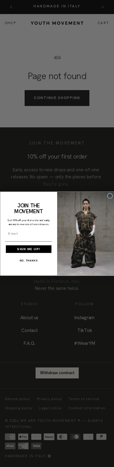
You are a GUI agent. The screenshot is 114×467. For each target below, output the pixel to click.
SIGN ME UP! (28, 248)
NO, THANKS (28, 260)
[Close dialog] (110, 195)
